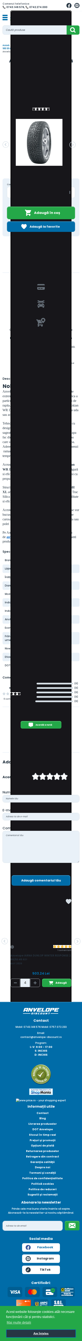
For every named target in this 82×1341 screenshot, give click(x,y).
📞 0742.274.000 (36, 7)
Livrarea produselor (42, 1124)
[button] (6, 144)
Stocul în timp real (42, 1135)
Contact (43, 1113)
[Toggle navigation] (5, 18)
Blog (42, 1118)
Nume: (8, 792)
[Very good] (49, 777)
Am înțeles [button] (41, 1333)
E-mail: (8, 810)
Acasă (6, 45)
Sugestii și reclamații (43, 1194)
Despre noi (42, 1167)
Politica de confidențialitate (42, 1178)
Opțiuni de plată (42, 1145)
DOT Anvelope (42, 1129)
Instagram (45, 1258)
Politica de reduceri (43, 1189)
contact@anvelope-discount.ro (41, 1037)
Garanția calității (42, 1162)
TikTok (45, 1270)
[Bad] (35, 777)
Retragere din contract (42, 1156)
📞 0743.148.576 (13, 7)
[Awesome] (64, 777)
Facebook (45, 1247)
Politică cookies (42, 1184)
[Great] (57, 777)
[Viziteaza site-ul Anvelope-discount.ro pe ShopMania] (41, 1091)
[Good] (42, 777)
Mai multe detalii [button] (19, 1322)
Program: (41, 1043)
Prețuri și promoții (43, 1140)
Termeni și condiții (42, 1173)
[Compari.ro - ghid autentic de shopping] (41, 1074)
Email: (41, 1033)
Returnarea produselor (42, 1151)
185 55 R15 (8, 48)
